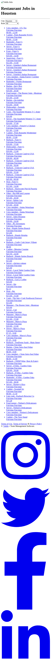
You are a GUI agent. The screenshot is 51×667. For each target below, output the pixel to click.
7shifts (5, 426)
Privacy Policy (36, 424)
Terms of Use (6, 424)
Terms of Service (20, 424)
